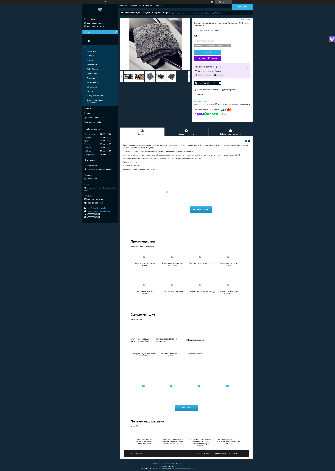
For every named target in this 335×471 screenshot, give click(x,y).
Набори (90, 91)
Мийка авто (91, 51)
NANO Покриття (93, 69)
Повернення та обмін (93, 122)
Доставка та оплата (93, 117)
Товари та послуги (132, 13)
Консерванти (92, 65)
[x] (249, 141)
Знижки (158, 5)
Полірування (92, 73)
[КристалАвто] (100, 11)
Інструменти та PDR (95, 96)
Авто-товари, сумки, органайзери (95, 101)
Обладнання (92, 87)
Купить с (203, 58)
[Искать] (115, 32)
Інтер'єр (90, 60)
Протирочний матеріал (161, 13)
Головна (123, 5)
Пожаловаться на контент (160, 468)
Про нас (87, 108)
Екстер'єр (90, 56)
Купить (208, 52)
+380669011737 (235, 453)
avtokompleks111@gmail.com (98, 211)
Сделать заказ (186, 408)
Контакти (147, 5)
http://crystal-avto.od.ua (97, 208)
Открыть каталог (200, 209)
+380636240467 (205, 453)
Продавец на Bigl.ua (167, 466)
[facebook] (246, 141)
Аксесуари (146, 13)
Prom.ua (179, 464)
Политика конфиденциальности (182, 468)
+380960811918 (220, 453)
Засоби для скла (93, 82)
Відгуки (87, 113)
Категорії (133, 5)
